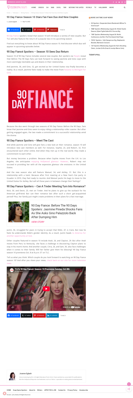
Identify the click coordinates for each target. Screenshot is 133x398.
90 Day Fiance (13, 36)
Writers (39, 390)
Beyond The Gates (76, 7)
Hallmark (103, 7)
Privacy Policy (72, 390)
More (111, 7)
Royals (89, 7)
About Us (32, 390)
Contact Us (61, 390)
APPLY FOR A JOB (50, 390)
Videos (41, 7)
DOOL (59, 7)
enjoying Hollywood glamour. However (49, 161)
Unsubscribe (83, 390)
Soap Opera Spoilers (20, 390)
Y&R (64, 7)
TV (95, 7)
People (77, 56)
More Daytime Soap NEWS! (102, 18)
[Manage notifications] (4, 393)
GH (47, 7)
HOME (33, 7)
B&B (52, 7)
